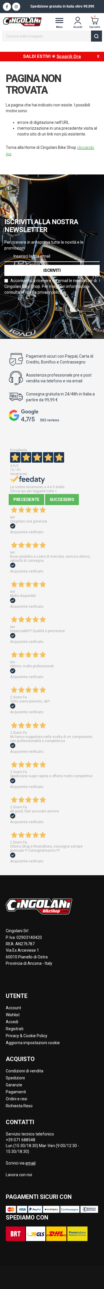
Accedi (12, 1022)
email (30, 1163)
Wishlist (13, 1015)
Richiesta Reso (19, 1106)
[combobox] (52, 36)
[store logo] (22, 21)
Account (13, 1008)
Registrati (14, 1029)
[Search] (96, 36)
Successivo (62, 499)
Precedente (26, 499)
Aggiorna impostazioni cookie (33, 1043)
